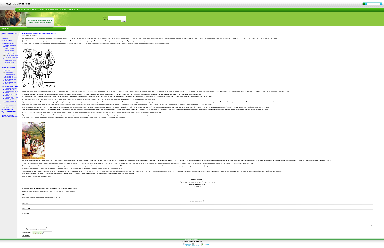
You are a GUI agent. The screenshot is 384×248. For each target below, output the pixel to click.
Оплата (47, 9)
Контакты (63, 9)
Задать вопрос (54, 9)
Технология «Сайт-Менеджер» (192, 239)
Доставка (41, 9)
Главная (20, 9)
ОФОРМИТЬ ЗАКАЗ (72, 9)
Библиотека (27, 9)
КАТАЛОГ (35, 9)
